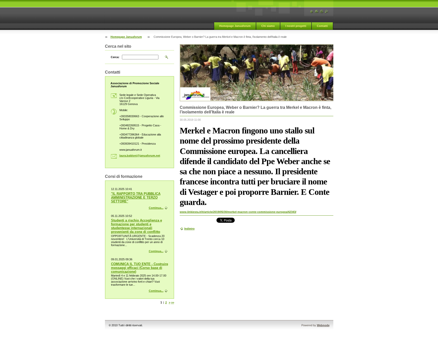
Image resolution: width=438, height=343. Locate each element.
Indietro (189, 228)
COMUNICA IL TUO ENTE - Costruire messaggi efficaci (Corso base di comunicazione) (139, 267)
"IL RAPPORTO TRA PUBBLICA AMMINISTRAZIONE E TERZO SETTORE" (135, 197)
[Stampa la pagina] (321, 11)
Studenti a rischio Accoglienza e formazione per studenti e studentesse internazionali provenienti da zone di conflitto (136, 226)
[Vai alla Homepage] (311, 11)
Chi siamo (268, 25)
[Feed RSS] (326, 11)
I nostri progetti (295, 25)
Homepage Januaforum (235, 25)
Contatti (322, 25)
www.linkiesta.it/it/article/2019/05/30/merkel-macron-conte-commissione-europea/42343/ (238, 211)
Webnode (323, 325)
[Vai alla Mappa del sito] (316, 11)
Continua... (156, 207)
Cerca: (115, 57)
